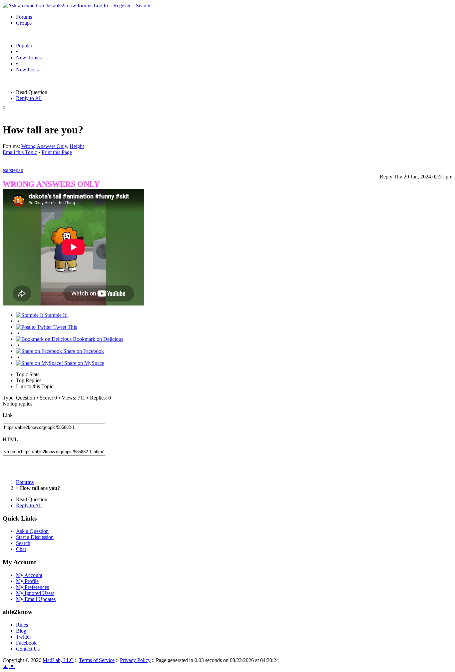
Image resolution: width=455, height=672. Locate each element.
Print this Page (57, 152)
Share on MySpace (83, 363)
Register (122, 5)
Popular (24, 45)
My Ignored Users (35, 593)
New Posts (27, 69)
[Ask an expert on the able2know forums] (47, 5)
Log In (101, 5)
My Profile (27, 581)
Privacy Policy (135, 660)
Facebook (26, 643)
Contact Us (28, 649)
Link (8, 415)
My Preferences (32, 587)
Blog (21, 631)
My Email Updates (36, 599)
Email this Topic (20, 152)
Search (143, 5)
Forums (24, 17)
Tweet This (64, 327)
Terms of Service (97, 660)
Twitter (23, 637)
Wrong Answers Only (44, 146)
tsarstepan (13, 170)
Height (77, 146)
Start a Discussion (35, 537)
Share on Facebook (83, 351)
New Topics (29, 57)
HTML (10, 439)
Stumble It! (55, 315)
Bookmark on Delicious (97, 339)
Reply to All (29, 98)
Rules (22, 625)
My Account (29, 575)
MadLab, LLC (58, 660)
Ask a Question (32, 531)
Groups (24, 23)
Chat (21, 549)
